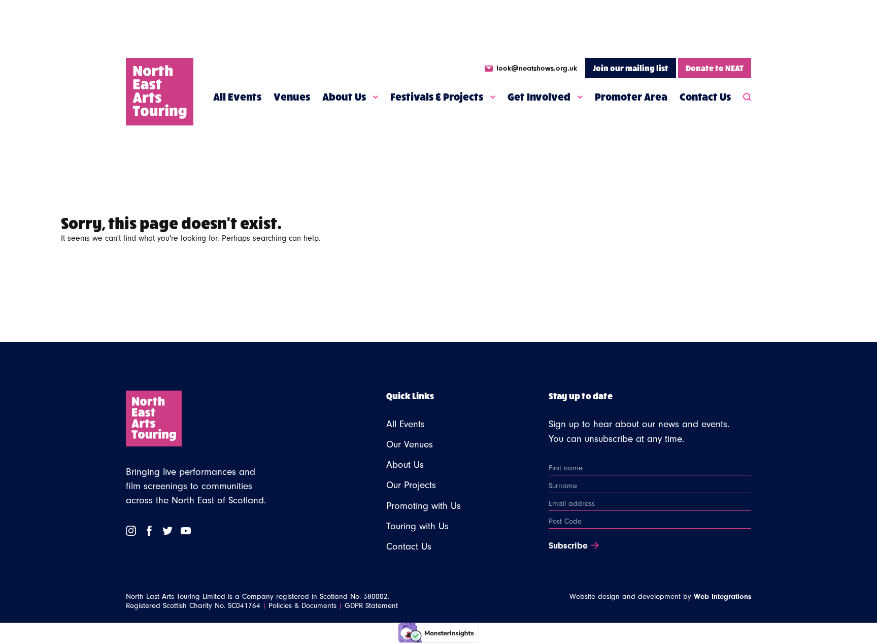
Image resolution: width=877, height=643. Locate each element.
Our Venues (409, 444)
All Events (237, 96)
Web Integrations (722, 596)
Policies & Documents (302, 605)
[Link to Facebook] (149, 531)
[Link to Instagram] (131, 531)
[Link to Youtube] (186, 531)
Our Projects (411, 485)
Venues (292, 96)
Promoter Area (631, 96)
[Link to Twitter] (167, 531)
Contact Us (705, 96)
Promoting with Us (423, 505)
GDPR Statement (371, 605)
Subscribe (568, 546)
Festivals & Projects (436, 96)
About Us (344, 96)
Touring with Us (417, 526)
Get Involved (539, 96)
